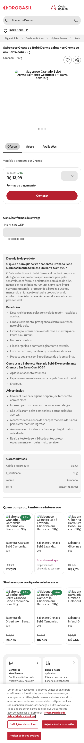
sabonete (47, 264)
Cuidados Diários (35, 38)
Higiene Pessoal (59, 38)
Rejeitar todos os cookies (59, 724)
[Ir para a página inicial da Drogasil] (17, 8)
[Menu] (77, 8)
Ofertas (12, 146)
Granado (72, 480)
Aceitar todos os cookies (24, 735)
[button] (42, 97)
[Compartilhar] (77, 60)
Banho (77, 38)
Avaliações (50, 146)
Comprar (42, 195)
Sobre (30, 146)
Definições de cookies (23, 724)
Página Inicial (12, 38)
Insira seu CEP (14, 225)
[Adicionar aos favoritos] (67, 60)
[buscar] (76, 20)
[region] (42, 713)
